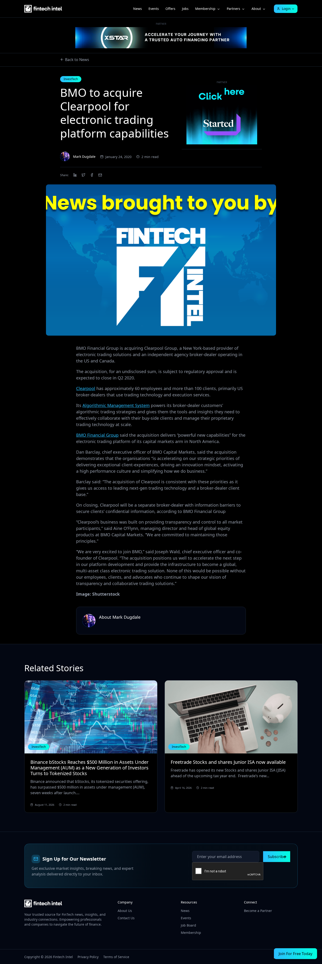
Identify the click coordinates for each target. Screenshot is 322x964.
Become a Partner (258, 910)
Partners (233, 8)
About (256, 8)
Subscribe (276, 856)
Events (154, 8)
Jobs (185, 8)
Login (286, 8)
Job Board (188, 925)
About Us (125, 910)
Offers (170, 8)
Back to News (77, 59)
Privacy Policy (88, 957)
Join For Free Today (295, 953)
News (137, 8)
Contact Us (126, 918)
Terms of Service (116, 957)
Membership (205, 8)
